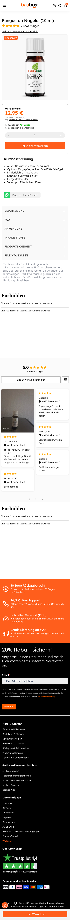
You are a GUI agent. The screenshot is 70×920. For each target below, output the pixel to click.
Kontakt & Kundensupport (15, 757)
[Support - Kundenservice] (54, 5)
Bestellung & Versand (13, 734)
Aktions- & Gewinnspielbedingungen (21, 831)
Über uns (7, 803)
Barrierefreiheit (10, 836)
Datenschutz (8, 822)
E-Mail (6, 675)
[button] (5, 905)
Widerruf (7, 840)
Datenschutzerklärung (46, 696)
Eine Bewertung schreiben (30, 379)
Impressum (8, 817)
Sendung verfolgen (12, 738)
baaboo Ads (8, 789)
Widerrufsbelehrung (12, 752)
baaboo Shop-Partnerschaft (16, 780)
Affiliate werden (10, 770)
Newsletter (8, 812)
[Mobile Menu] (5, 5)
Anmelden (9, 706)
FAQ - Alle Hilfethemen (14, 729)
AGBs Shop (8, 826)
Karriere (6, 807)
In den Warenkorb (35, 914)
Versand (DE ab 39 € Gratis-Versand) (23, 120)
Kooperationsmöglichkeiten (16, 775)
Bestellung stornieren (13, 743)
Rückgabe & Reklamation (15, 748)
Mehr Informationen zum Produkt (20, 31)
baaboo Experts (10, 785)
